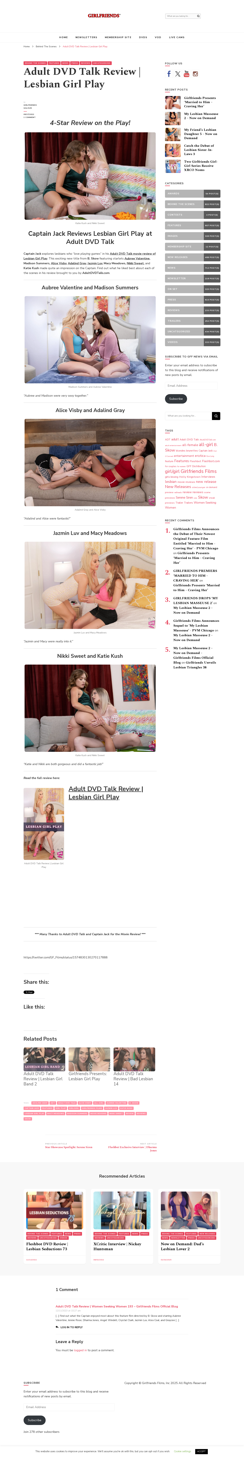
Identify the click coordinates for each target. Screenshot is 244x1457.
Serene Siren (184, 497)
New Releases (178, 486)
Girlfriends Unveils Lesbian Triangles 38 (194, 665)
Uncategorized (101, 63)
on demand (211, 487)
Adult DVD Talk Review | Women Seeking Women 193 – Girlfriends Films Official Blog (117, 1306)
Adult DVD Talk (67, 1103)
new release (206, 481)
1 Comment (34, 117)
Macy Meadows (55, 1113)
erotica (200, 455)
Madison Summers (77, 1113)
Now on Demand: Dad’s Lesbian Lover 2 (182, 1246)
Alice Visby (58, 263)
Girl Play (61, 1108)
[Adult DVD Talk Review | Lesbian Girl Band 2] (44, 1059)
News (65, 63)
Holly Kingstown (190, 477)
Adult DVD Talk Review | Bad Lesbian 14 (133, 1079)
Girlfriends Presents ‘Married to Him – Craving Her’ (200, 102)
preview (169, 492)
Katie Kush (126, 1108)
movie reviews (98, 1113)
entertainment (184, 456)
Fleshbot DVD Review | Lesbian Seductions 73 (47, 1246)
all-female (190, 445)
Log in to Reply (72, 1327)
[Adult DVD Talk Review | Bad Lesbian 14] (134, 1059)
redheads (178, 492)
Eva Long (210, 456)
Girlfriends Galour (30, 106)
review (130, 1113)
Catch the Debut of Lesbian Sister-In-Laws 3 (199, 150)
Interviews (208, 477)
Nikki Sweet (135, 263)
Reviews (85, 63)
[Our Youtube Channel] (187, 74)
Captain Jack (32, 1108)
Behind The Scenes (35, 63)
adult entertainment (173, 445)
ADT (53, 1103)
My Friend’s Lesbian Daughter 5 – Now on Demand (200, 134)
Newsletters (86, 37)
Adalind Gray (77, 263)
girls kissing (171, 477)
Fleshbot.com (211, 461)
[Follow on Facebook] (169, 74)
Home (63, 37)
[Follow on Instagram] (195, 74)
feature (169, 461)
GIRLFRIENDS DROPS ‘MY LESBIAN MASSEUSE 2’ (195, 601)
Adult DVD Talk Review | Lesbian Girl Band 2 (43, 1079)
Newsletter (178, 1238)
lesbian (171, 481)
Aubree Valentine (137, 258)
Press (75, 63)
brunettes (192, 451)
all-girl (99, 1103)
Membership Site (118, 37)
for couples (170, 466)
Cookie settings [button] (182, 1451)
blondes (180, 451)
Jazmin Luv (94, 263)
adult (175, 439)
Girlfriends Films (92, 1108)
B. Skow (133, 1103)
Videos (63, 1238)
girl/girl (74, 1108)
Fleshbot (195, 461)
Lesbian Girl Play (34, 1113)
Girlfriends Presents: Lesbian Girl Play (88, 1076)
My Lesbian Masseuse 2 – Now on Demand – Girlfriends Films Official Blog (193, 655)
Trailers (188, 503)
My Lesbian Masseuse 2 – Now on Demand (201, 116)
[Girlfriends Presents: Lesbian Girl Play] (89, 1059)
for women (181, 466)
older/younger (198, 487)
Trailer (179, 503)
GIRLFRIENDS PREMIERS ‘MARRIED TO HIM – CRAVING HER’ (195, 575)
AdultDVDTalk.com (208, 440)
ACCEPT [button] (201, 1451)
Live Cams (177, 37)
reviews (141, 1113)
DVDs (143, 37)
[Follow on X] (178, 74)
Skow (28, 1119)
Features (54, 63)
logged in (80, 1350)
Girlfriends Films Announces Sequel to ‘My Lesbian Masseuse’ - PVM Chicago (196, 625)
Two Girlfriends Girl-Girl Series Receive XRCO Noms (201, 165)
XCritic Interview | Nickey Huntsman (117, 1246)
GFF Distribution (196, 466)
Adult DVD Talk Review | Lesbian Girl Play (106, 793)
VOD (158, 37)
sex (195, 497)
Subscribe (176, 399)
